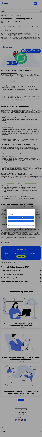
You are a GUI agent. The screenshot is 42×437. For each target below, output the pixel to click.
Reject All (21, 220)
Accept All (21, 217)
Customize (21, 224)
